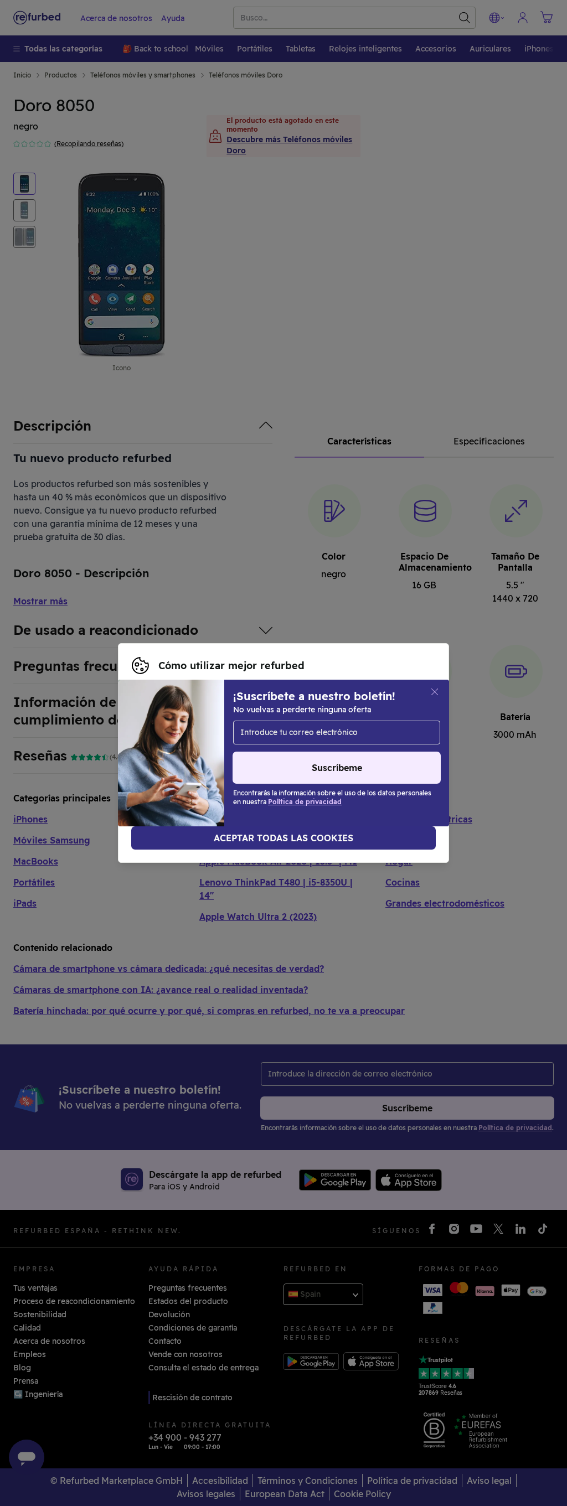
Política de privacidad (173, 759)
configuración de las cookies (187, 747)
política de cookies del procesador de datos (326, 759)
